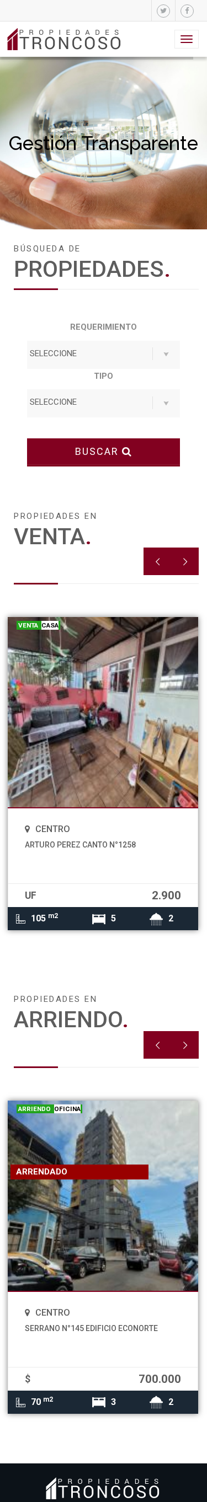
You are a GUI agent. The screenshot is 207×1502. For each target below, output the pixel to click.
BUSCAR (98, 451)
